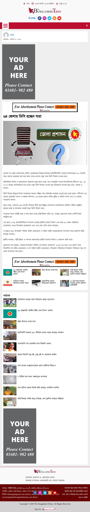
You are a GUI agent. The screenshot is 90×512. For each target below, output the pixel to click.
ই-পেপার (32, 18)
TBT (12, 35)
